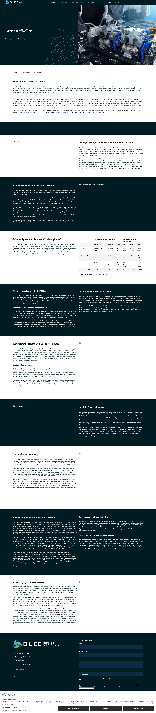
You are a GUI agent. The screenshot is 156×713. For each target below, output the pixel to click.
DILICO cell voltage (104, 543)
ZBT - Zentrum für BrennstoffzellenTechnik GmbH (59, 612)
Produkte (53, 2)
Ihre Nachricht (83, 659)
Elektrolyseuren (93, 419)
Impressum (15, 676)
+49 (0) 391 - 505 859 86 (23, 664)
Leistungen (64, 2)
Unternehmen (91, 2)
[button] (134, 686)
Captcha (81, 682)
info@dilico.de (20, 660)
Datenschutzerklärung (28, 676)
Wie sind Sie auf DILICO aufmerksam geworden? (91, 671)
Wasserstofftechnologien (39, 99)
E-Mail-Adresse (83, 651)
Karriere (110, 2)
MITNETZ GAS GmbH (27, 560)
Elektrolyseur (79, 99)
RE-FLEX (16, 549)
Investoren (103, 2)
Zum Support (19, 669)
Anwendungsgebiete (77, 2)
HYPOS (40, 556)
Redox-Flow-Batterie (63, 99)
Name (81, 643)
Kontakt (117, 2)
